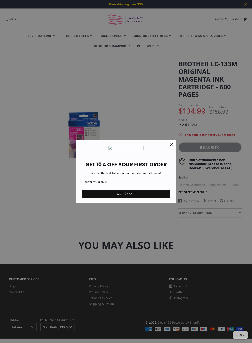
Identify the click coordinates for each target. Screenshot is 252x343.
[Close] (171, 144)
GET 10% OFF (126, 194)
